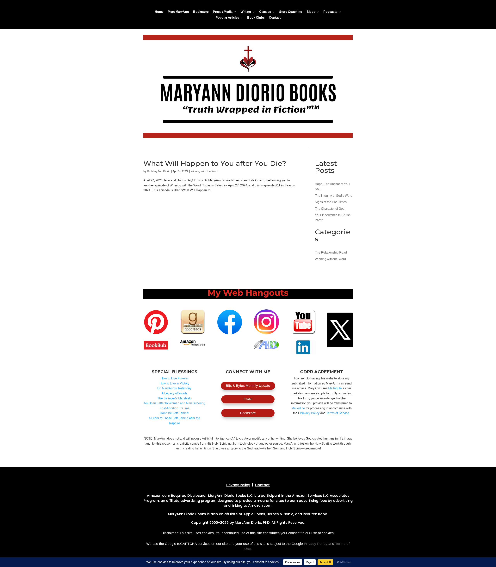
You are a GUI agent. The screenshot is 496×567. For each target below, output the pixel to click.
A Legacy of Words (174, 393)
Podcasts (330, 11)
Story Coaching (290, 11)
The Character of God (329, 208)
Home (159, 11)
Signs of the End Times (331, 202)
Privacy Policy (309, 413)
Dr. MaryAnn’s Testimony (174, 388)
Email (248, 399)
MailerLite (335, 388)
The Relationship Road (331, 252)
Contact (275, 17)
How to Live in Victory (174, 383)
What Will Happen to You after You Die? (214, 163)
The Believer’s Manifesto (174, 398)
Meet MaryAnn (178, 11)
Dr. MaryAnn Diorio (158, 171)
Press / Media (222, 11)
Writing (246, 11)
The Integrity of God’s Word (333, 195)
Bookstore (201, 11)
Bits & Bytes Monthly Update (248, 386)
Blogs (311, 11)
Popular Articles (227, 17)
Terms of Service (337, 413)
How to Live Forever (174, 378)
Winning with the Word (204, 171)
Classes (265, 11)
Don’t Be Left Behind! (174, 413)
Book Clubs (256, 17)
